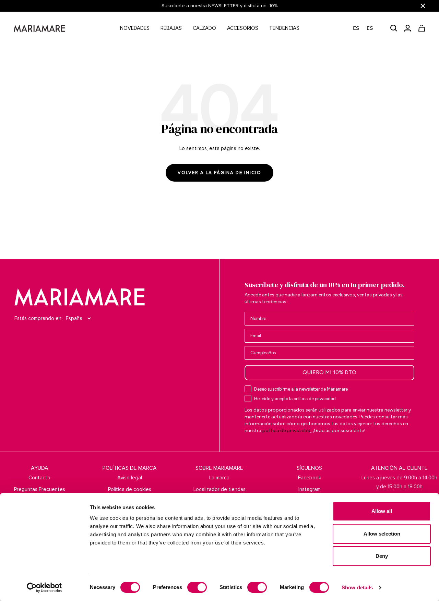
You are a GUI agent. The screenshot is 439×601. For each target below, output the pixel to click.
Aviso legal (129, 478)
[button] (366, 28)
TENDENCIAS (284, 28)
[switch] (197, 587)
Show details (357, 587)
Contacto (39, 478)
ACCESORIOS (242, 28)
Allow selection (382, 534)
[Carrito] (421, 28)
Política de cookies (129, 489)
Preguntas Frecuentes (39, 489)
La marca (219, 478)
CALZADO (204, 28)
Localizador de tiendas (219, 489)
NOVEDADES (135, 28)
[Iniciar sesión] (407, 28)
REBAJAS (171, 28)
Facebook (309, 478)
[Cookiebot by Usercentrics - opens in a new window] (44, 587)
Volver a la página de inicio (219, 172)
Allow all (381, 511)
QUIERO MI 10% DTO (329, 372)
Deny (382, 556)
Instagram (309, 489)
